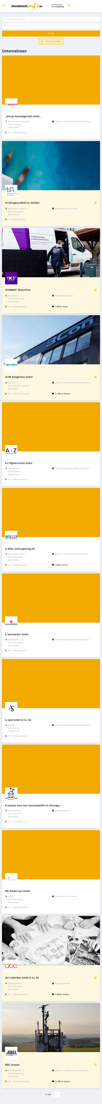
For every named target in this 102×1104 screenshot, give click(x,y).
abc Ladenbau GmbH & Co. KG (22, 977)
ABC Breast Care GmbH (17, 891)
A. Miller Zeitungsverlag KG (20, 548)
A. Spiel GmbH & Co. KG (18, 719)
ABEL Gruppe (12, 1064)
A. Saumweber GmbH (16, 634)
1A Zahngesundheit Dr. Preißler (22, 202)
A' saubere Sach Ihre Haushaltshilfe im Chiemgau (32, 805)
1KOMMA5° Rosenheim (17, 289)
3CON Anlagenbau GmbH (19, 376)
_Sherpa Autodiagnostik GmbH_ (23, 116)
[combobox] (51, 19)
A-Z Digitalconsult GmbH (18, 463)
